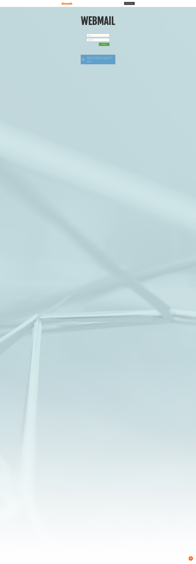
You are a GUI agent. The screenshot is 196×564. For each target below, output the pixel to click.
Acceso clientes (129, 3)
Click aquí (89, 61)
